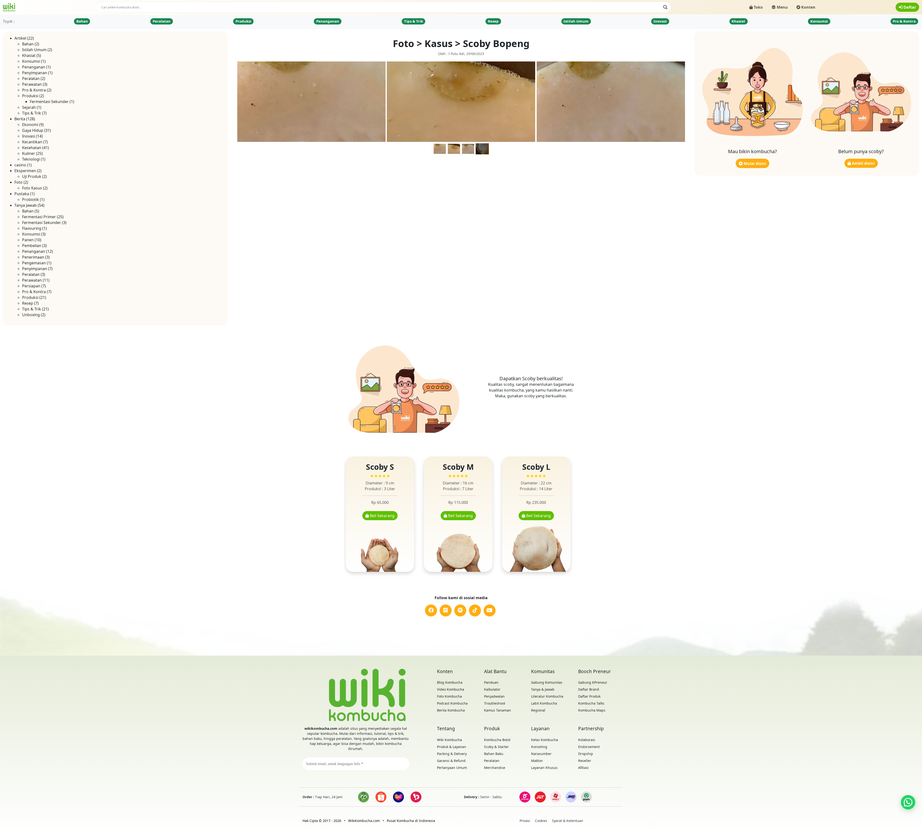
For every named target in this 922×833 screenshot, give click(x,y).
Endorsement (589, 746)
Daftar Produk (589, 696)
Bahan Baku (493, 753)
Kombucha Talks (591, 703)
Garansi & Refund (451, 760)
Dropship (585, 753)
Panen (28, 239)
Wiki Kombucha (449, 739)
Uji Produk (31, 176)
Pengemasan (34, 263)
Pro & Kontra (904, 21)
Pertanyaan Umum (452, 767)
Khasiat (738, 21)
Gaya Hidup (32, 130)
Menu (782, 7)
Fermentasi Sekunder (49, 101)
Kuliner (28, 153)
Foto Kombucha (449, 696)
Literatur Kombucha (547, 696)
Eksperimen (25, 170)
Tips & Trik (413, 21)
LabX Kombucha (544, 703)
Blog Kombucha (449, 682)
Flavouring (31, 228)
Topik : (9, 21)
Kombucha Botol (497, 739)
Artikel (20, 38)
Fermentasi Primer (39, 216)
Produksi (243, 21)
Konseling (539, 746)
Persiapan (31, 286)
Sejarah (29, 107)
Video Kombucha (450, 689)
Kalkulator (492, 689)
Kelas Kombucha (544, 739)
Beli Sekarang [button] (381, 515)
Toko (758, 7)
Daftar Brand (588, 689)
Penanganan (327, 21)
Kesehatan (31, 147)
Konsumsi (819, 21)
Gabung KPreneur (592, 682)
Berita (19, 118)
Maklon (537, 760)
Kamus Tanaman (497, 710)
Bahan (82, 21)
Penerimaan (33, 257)
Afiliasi (583, 767)
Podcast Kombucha (452, 703)
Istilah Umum (576, 21)
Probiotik (30, 199)
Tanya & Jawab (542, 689)
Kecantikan (32, 142)
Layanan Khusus (544, 767)
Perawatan (32, 84)
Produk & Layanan (451, 746)
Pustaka (21, 193)
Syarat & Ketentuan (567, 820)
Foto (18, 182)
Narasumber (541, 753)
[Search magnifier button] (665, 7)
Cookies (541, 820)
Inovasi (660, 21)
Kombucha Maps (591, 710)
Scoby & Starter (496, 746)
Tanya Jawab (25, 205)
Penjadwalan (494, 696)
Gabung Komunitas (546, 682)
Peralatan (161, 21)
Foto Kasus (32, 188)
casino (20, 165)
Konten (807, 7)
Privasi (525, 820)
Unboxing (31, 314)
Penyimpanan (34, 72)
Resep (493, 21)
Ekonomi (30, 124)
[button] (908, 802)
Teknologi (31, 159)
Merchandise (494, 767)
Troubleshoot (494, 703)
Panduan (491, 682)
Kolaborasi (586, 739)
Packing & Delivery (452, 753)
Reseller (584, 760)
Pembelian (31, 245)
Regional (538, 710)
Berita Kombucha (451, 710)
